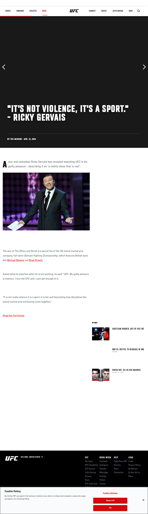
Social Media (105, 457)
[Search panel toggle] (138, 10)
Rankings (20, 11)
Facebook (103, 461)
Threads (102, 469)
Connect (92, 11)
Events (8, 11)
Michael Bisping (15, 260)
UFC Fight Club (91, 484)
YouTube (102, 476)
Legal (130, 457)
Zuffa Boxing (118, 11)
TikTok (102, 480)
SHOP (131, 11)
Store (87, 480)
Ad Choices (133, 469)
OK (110, 508)
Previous (4, 67)
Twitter (102, 484)
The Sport (89, 461)
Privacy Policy (134, 465)
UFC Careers (90, 469)
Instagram (103, 465)
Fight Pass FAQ (120, 461)
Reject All (110, 501)
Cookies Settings (110, 493)
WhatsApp (103, 472)
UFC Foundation (91, 465)
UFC (86, 457)
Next (143, 67)
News (44, 11)
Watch (104, 11)
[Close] (143, 500)
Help (116, 457)
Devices (117, 465)
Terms (130, 461)
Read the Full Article (13, 315)
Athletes (33, 11)
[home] (74, 11)
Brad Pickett (35, 260)
